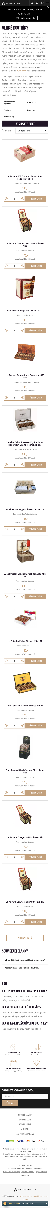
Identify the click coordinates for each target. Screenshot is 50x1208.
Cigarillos (38, 1168)
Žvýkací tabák (41, 1172)
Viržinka (29, 1168)
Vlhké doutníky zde (25, 18)
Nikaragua (31, 102)
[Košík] (42, 3)
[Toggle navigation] (47, 3)
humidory (21, 70)
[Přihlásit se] (37, 3)
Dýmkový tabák (27, 1172)
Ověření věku (25, 1129)
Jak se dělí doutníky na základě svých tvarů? (25, 960)
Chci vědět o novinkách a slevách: (18, 1090)
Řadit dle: (6, 130)
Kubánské (7, 110)
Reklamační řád (25, 1125)
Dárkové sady (8, 116)
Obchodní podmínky (25, 1115)
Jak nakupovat (25, 1120)
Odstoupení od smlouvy (25, 1134)
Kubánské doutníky (16, 1168)
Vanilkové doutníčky (11, 1172)
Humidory (25, 1175)
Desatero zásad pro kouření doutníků (22, 968)
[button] (32, 3)
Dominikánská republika (9, 102)
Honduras (31, 110)
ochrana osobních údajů (29, 1196)
